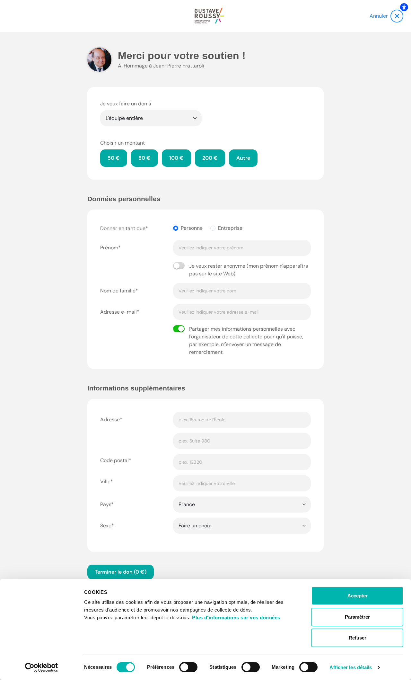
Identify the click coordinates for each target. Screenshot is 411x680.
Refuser (357, 637)
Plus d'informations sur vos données (236, 617)
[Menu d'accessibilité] (404, 7)
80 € (144, 158)
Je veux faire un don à (125, 103)
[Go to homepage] (209, 16)
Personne (192, 228)
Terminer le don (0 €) (120, 571)
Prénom (109, 247)
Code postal (114, 460)
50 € (114, 158)
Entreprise (230, 228)
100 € (176, 158)
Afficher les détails (350, 667)
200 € (210, 158)
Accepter (357, 595)
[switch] (188, 667)
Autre (243, 158)
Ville (105, 481)
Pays (105, 504)
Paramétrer (357, 617)
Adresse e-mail (118, 312)
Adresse (110, 419)
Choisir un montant (122, 142)
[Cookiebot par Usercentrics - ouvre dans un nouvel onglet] (41, 667)
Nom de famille (118, 290)
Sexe (105, 525)
